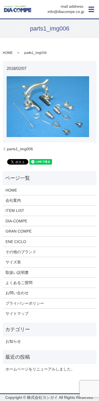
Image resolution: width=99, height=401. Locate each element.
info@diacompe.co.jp (66, 12)
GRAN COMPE (19, 231)
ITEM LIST (15, 210)
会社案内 (13, 200)
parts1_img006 (20, 149)
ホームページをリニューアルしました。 (40, 369)
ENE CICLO (16, 241)
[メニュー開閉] (91, 9)
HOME (8, 53)
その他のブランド (21, 252)
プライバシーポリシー (25, 303)
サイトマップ (17, 313)
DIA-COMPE (16, 221)
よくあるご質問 (19, 282)
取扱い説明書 (17, 272)
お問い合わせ (17, 293)
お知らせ (13, 341)
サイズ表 (13, 262)
